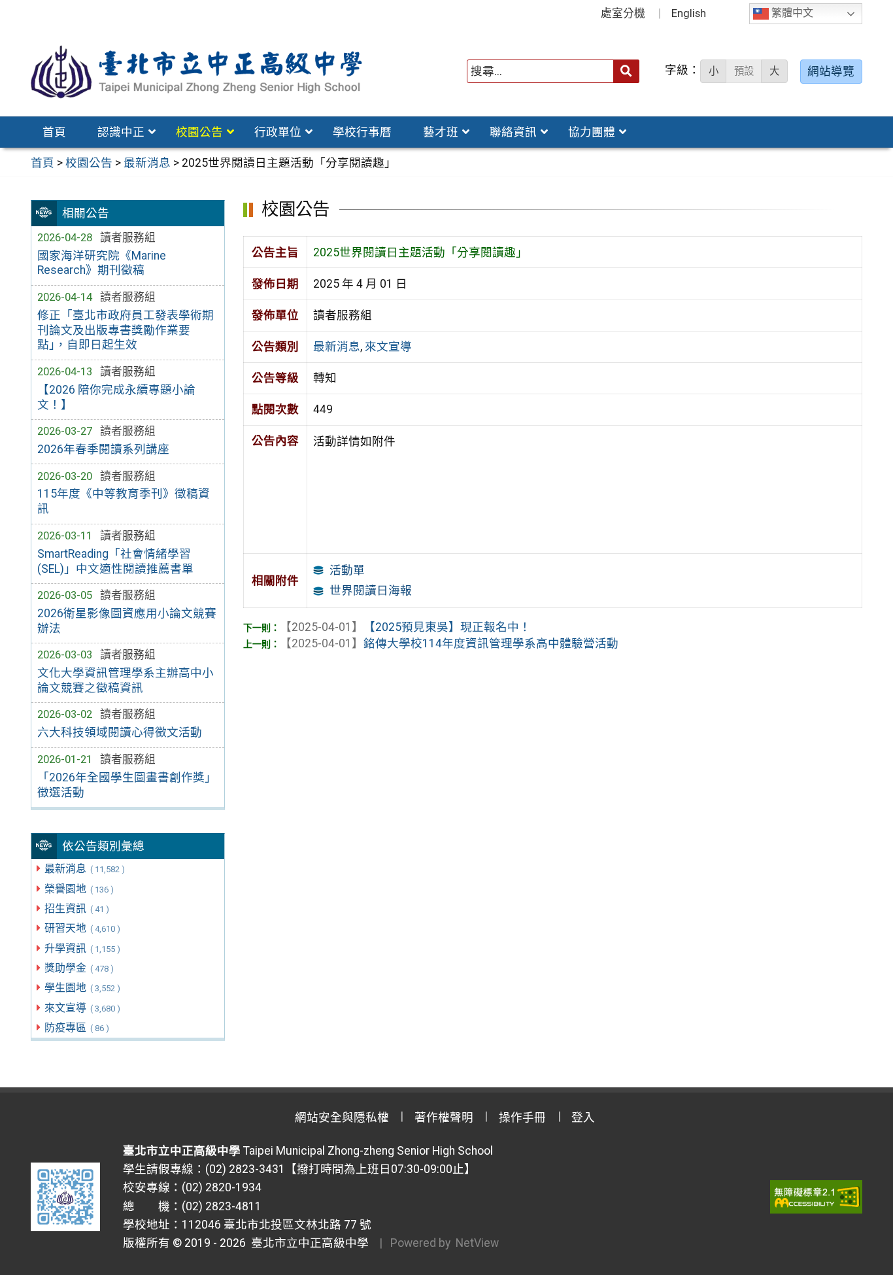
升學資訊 (82, 948)
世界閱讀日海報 (370, 590)
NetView (477, 1243)
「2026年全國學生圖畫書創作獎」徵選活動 (126, 785)
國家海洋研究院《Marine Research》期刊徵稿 (101, 263)
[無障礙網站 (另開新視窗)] (816, 1196)
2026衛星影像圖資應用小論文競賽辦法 (126, 621)
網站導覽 (830, 71)
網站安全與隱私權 (342, 1117)
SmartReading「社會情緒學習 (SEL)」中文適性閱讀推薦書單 (115, 561)
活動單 (347, 570)
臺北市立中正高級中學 (307, 1243)
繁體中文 (791, 13)
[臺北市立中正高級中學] (197, 71)
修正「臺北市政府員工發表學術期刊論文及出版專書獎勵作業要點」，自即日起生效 (125, 330)
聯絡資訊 (513, 132)
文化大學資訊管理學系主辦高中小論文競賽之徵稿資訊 (125, 680)
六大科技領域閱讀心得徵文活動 (119, 732)
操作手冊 (522, 1117)
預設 (744, 71)
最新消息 (84, 868)
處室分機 (623, 13)
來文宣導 (82, 1008)
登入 (583, 1117)
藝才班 (440, 132)
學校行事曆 (362, 132)
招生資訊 (76, 908)
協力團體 (591, 132)
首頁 (54, 132)
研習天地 (82, 928)
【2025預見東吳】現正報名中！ (405, 627)
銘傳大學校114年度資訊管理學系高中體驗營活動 (449, 643)
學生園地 (82, 987)
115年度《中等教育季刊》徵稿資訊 (123, 501)
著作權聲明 (443, 1117)
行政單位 (277, 132)
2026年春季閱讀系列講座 (103, 449)
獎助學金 (78, 968)
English (688, 13)
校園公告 (199, 132)
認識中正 (120, 132)
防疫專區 (76, 1027)
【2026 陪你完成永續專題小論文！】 (116, 397)
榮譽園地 (78, 889)
